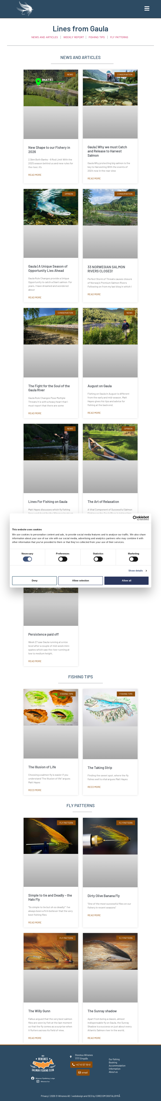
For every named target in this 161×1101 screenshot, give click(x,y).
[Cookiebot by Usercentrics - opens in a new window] (135, 518)
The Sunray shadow (102, 1011)
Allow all (126, 580)
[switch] (62, 559)
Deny (34, 580)
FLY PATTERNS (119, 37)
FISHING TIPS (97, 37)
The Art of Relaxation (103, 501)
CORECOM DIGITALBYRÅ (107, 1096)
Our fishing (114, 1059)
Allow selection (80, 580)
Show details (135, 570)
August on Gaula (100, 386)
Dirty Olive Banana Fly (104, 896)
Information (114, 1068)
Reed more (35, 789)
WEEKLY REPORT (73, 37)
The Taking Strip (100, 767)
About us (113, 1071)
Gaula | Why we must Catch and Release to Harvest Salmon (107, 151)
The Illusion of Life (42, 767)
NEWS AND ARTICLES (44, 37)
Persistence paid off (43, 634)
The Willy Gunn (39, 1011)
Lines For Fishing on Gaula (47, 501)
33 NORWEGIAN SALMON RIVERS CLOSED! (106, 269)
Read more (35, 174)
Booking (113, 1062)
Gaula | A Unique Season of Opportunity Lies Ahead (47, 268)
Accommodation (117, 1065)
